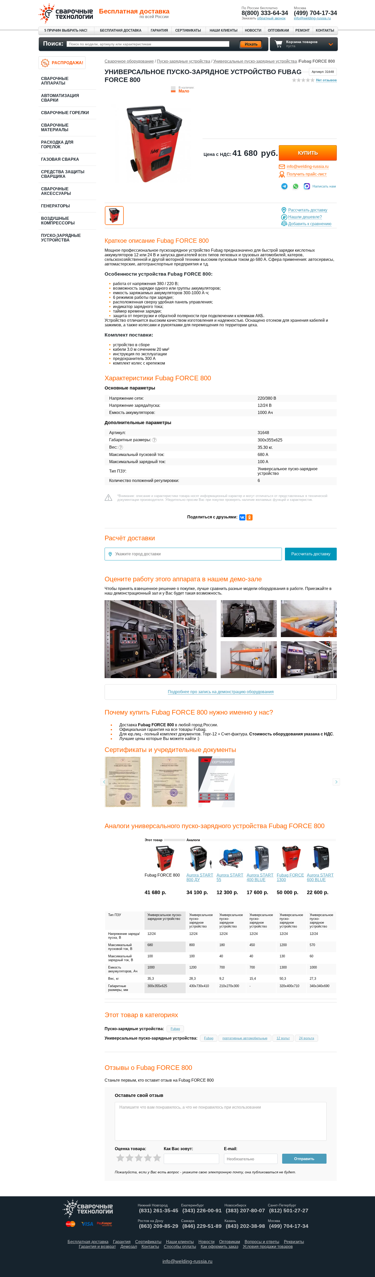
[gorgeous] (157, 1158)
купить (308, 153)
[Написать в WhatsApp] (295, 186)
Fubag (175, 1029)
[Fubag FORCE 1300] (291, 870)
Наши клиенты (224, 30)
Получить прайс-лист (307, 174)
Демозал (128, 1246)
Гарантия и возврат (97, 1246)
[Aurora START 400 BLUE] (261, 870)
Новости (253, 30)
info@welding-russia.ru (308, 166)
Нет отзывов (326, 80)
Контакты (325, 30)
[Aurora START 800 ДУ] (201, 870)
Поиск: (53, 43)
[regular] (138, 1158)
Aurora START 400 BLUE (260, 877)
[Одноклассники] (249, 517)
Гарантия (159, 30)
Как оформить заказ (219, 1246)
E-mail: (230, 1149)
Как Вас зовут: (178, 1149)
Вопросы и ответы (262, 1242)
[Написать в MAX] (306, 186)
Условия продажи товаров (268, 1246)
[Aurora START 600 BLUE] (321, 870)
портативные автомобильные (244, 1038)
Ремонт (302, 30)
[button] (114, 215)
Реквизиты (294, 1242)
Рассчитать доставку (307, 210)
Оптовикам (278, 30)
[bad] (120, 1158)
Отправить (304, 1159)
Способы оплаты (180, 1246)
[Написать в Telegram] (284, 186)
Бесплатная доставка (120, 30)
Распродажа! (67, 63)
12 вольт (283, 1038)
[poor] (129, 1158)
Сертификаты (188, 30)
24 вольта (306, 1038)
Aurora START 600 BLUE (320, 877)
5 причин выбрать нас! (65, 30)
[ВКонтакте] (242, 517)
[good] (148, 1158)
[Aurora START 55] (231, 870)
